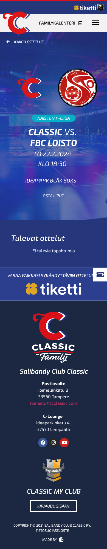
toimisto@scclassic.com (53, 403)
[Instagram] (53, 442)
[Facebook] (42, 442)
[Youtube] (64, 442)
